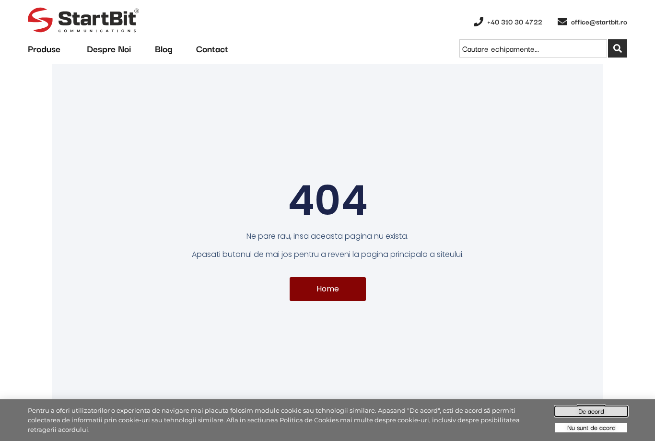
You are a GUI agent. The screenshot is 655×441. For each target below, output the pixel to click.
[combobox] (533, 48)
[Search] (617, 48)
